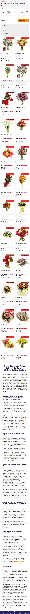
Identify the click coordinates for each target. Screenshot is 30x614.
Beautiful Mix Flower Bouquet (21, 189)
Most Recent (22, 20)
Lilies (4, 28)
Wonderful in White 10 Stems (7, 134)
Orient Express (4, 243)
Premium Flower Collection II (21, 243)
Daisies (4, 30)
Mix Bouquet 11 (4, 216)
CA (25, 3)
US (22, 3)
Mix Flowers (5, 33)
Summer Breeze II (19, 80)
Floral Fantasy (4, 351)
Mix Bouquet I (18, 134)
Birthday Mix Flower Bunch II (21, 216)
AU (3, 5)
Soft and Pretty (18, 324)
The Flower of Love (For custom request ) (22, 107)
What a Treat (18, 161)
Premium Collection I (5, 270)
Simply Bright (4, 161)
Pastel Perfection (4, 324)
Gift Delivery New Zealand (18, 561)
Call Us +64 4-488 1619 (19, 1)
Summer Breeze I (4, 53)
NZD (5, 8)
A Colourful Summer (20, 53)
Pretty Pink (18, 270)
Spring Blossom (19, 297)
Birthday (21, 382)
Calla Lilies (18, 351)
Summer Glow (4, 297)
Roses (4, 25)
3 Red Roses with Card (5, 189)
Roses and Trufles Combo (6, 107)
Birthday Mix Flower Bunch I (6, 80)
